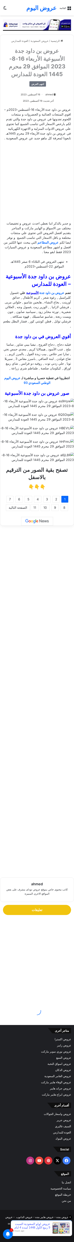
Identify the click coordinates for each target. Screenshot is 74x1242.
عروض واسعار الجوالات (57, 1114)
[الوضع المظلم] (5, 9)
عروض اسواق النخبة (59, 1063)
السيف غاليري (63, 1126)
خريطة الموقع (63, 1194)
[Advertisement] (37, 182)
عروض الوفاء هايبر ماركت (56, 1082)
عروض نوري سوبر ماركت (56, 1051)
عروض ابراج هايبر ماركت (56, 1094)
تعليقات (37, 910)
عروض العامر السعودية (57, 1076)
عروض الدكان (63, 1070)
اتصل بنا (66, 1182)
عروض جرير (64, 1120)
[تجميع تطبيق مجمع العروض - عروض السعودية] (37, 24)
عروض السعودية (40, 40)
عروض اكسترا (63, 1039)
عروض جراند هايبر (60, 1088)
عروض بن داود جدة (51, 293)
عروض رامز (64, 1045)
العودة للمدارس (19, 40)
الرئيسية (56, 40)
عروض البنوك (63, 1138)
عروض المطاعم (48, 242)
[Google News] (37, 521)
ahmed (49, 94)
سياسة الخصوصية (61, 1188)
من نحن (66, 1200)
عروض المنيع (63, 1057)
